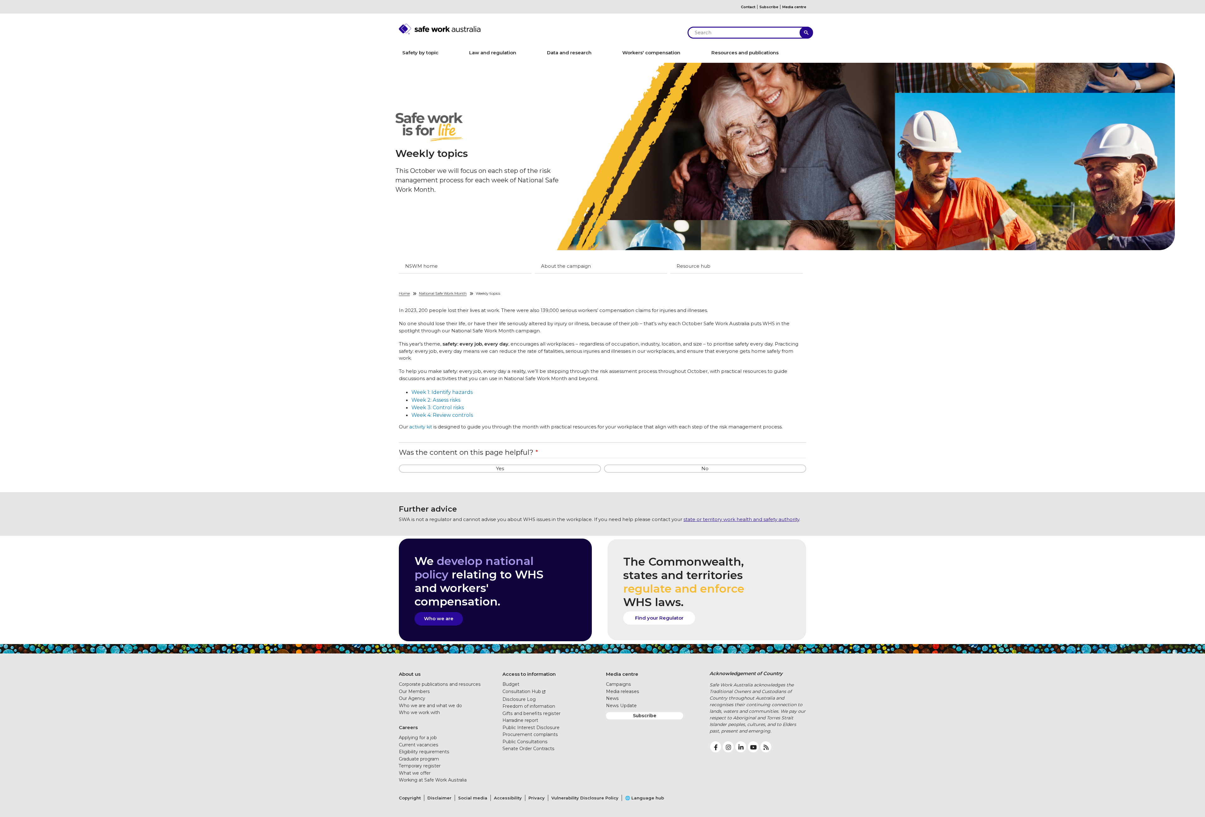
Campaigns (618, 684)
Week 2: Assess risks (435, 400)
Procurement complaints (530, 734)
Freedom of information (528, 706)
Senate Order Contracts (528, 748)
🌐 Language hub (644, 797)
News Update (621, 705)
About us (409, 674)
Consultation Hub (521, 691)
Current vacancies (418, 745)
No (705, 468)
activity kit (420, 427)
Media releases (622, 691)
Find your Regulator (659, 618)
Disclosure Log (519, 699)
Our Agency (412, 698)
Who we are (438, 618)
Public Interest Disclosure (531, 727)
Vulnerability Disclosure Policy (585, 797)
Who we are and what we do (430, 705)
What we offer (415, 773)
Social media (472, 797)
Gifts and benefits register (531, 713)
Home (404, 293)
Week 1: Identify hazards (442, 392)
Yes (500, 468)
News (612, 698)
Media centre (794, 7)
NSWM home (421, 266)
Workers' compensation (651, 53)
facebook (715, 746)
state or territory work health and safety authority (741, 519)
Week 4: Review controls (442, 415)
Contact (748, 7)
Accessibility (508, 797)
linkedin (740, 746)
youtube (753, 746)
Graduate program (419, 759)
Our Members (414, 691)
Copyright (410, 797)
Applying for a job (418, 737)
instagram (728, 746)
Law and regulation (492, 53)
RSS (765, 746)
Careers (408, 727)
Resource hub (693, 266)
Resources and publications (745, 53)
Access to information (529, 674)
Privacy (536, 797)
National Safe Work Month (443, 293)
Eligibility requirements (424, 752)
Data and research (569, 53)
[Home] (540, 29)
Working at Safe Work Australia (433, 780)
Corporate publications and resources (440, 684)
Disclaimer (439, 797)
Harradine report (520, 720)
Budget (510, 684)
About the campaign (566, 266)
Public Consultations (525, 741)
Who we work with (419, 712)
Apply (806, 33)
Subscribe (768, 7)
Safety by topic (420, 53)
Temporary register (420, 766)
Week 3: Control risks (437, 407)
